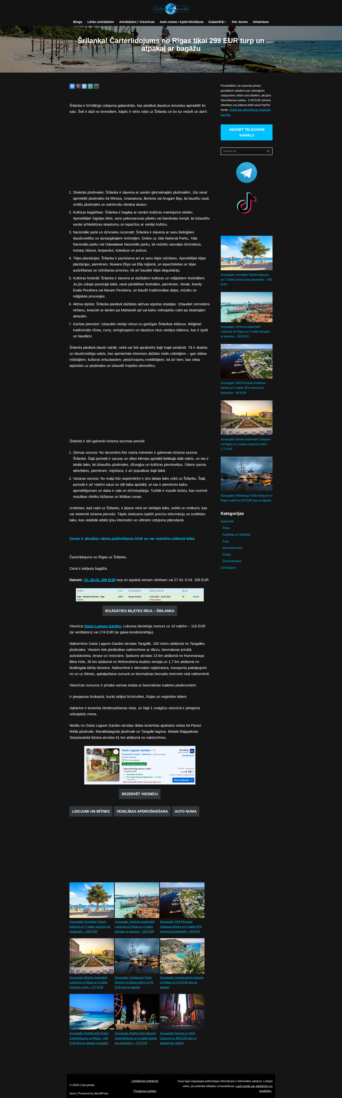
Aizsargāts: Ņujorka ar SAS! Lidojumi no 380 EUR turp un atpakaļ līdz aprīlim (178, 1038)
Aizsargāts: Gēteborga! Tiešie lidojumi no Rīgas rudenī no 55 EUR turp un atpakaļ (134, 982)
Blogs (77, 22)
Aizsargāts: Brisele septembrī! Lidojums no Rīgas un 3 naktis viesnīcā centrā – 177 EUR (88, 982)
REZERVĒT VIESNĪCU (140, 794)
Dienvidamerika (232, 547)
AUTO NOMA (186, 811)
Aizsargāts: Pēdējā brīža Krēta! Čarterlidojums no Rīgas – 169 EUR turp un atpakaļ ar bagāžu (88, 1038)
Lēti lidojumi (228, 567)
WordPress (101, 1093)
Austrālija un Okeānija (236, 534)
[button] (226, 22)
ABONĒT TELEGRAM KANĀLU (247, 132)
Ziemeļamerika (231, 561)
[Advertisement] (139, 152)
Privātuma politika (145, 1091)
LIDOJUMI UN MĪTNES (91, 811)
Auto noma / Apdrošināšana (182, 22)
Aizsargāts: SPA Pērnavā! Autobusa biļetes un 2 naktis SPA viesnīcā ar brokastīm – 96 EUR (181, 926)
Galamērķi (227, 521)
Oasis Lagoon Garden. (103, 626)
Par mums (240, 22)
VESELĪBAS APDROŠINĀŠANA (142, 811)
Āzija (225, 541)
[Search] (269, 151)
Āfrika (226, 528)
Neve (72, 1093)
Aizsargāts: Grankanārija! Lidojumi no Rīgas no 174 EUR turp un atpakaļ (181, 982)
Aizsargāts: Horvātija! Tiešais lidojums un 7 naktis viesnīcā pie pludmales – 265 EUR (89, 926)
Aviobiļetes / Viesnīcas (137, 22)
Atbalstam (261, 22)
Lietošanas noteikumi (144, 1081)
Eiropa (226, 554)
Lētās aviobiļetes (100, 22)
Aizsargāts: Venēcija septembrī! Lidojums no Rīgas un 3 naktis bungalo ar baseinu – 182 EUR (134, 926)
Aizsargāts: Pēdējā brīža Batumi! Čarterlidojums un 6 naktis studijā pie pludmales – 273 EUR (136, 1038)
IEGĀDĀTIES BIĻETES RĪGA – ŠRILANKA (139, 611)
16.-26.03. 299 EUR (99, 580)
